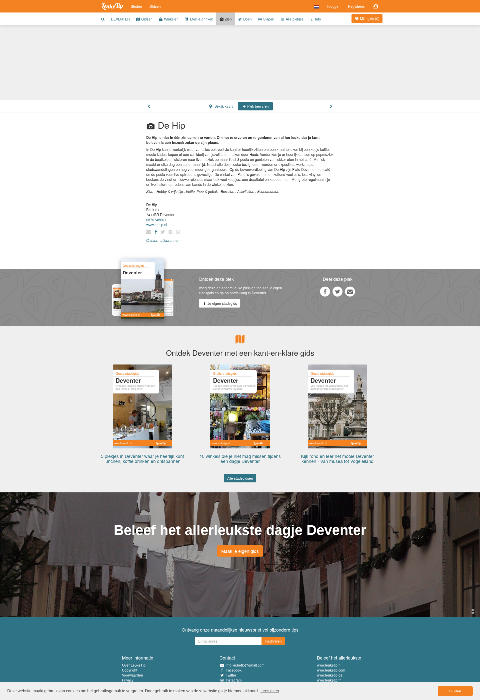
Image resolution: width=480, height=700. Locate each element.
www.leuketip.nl (329, 665)
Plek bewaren (257, 106)
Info (317, 18)
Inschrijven (273, 641)
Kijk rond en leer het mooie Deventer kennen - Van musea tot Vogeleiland (337, 458)
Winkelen (170, 18)
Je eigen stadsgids (221, 303)
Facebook (234, 670)
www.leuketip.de (329, 675)
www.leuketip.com (331, 670)
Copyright (129, 670)
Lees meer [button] (269, 691)
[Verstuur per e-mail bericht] (350, 291)
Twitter (231, 675)
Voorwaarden (132, 675)
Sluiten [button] (455, 691)
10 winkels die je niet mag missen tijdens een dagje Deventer (240, 458)
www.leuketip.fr (329, 680)
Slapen (268, 18)
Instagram (234, 680)
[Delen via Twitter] (337, 291)
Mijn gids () (369, 18)
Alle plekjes (294, 18)
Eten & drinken (201, 18)
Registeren (356, 6)
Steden (136, 6)
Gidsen (155, 6)
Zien (228, 18)
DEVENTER (120, 18)
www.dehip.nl (156, 224)
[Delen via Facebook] (325, 291)
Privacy (128, 680)
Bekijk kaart (223, 106)
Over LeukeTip (134, 665)
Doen (247, 18)
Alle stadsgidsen (240, 478)
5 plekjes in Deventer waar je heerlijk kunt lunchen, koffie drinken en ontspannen (142, 458)
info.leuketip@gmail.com (245, 665)
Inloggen (333, 6)
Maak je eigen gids (240, 551)
